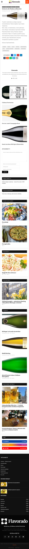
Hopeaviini (13, 6)
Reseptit (2, 499)
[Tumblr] (19, 536)
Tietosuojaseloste (4, 473)
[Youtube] (23, 536)
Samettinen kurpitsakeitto (14, 482)
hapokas (17, 46)
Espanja (9, 46)
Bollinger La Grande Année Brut (11, 331)
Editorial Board (11, 547)
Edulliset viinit (8, 6)
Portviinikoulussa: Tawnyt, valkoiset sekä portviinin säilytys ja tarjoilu (13, 429)
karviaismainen (23, 46)
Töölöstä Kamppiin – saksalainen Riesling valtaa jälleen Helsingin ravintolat (14, 302)
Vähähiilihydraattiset (5, 509)
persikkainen (23, 48)
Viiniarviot (4, 6)
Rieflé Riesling (6, 353)
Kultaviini (2, 511)
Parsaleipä (5, 222)
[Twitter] (8, 536)
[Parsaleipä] (14, 212)
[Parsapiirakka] (14, 234)
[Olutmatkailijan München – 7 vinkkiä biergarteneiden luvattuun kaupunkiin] (14, 395)
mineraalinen (17, 48)
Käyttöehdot (3, 471)
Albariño (4, 46)
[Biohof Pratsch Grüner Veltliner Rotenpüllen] (14, 365)
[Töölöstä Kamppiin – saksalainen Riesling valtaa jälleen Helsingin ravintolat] (14, 291)
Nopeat (2, 505)
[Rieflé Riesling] (14, 343)
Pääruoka (2, 503)
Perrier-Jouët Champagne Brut (11, 123)
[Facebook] (5, 536)
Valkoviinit (17, 6)
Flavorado (8, 10)
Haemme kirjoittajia (4, 469)
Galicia (13, 46)
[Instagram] (12, 536)
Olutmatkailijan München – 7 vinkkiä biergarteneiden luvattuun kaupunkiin (13, 406)
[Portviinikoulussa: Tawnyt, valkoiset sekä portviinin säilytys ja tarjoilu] (14, 418)
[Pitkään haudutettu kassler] (4, 491)
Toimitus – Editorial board (6, 461)
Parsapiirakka (6, 244)
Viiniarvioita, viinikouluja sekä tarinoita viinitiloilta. (12, 193)
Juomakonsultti (3, 463)
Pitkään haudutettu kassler (14, 489)
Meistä (2, 465)
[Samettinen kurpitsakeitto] (4, 484)
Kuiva (4, 48)
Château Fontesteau (7, 102)
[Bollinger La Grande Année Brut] (14, 321)
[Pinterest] (16, 536)
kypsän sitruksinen (9, 48)
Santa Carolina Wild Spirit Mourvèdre (13, 144)
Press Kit (2, 474)
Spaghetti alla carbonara (9, 272)
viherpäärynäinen (6, 50)
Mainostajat (3, 467)
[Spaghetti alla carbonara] (14, 262)
